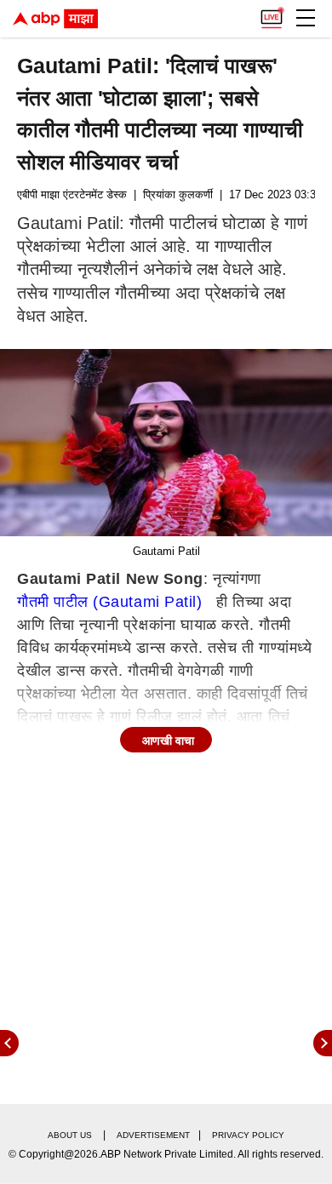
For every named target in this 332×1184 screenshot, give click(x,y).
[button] (305, 17)
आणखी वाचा (168, 740)
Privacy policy (248, 1135)
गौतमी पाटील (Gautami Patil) (109, 601)
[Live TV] (271, 13)
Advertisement (153, 1135)
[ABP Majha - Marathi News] (55, 19)
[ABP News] (322, 1043)
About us (70, 1135)
